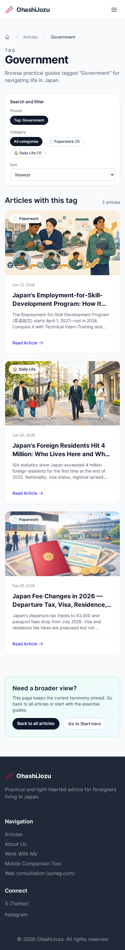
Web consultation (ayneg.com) (40, 873)
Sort (13, 164)
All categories (26, 141)
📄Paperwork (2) (64, 141)
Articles (13, 834)
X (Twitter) (17, 903)
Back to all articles (36, 723)
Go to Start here (84, 723)
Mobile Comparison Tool (33, 863)
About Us (15, 844)
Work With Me (21, 854)
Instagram (16, 914)
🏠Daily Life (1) (28, 153)
